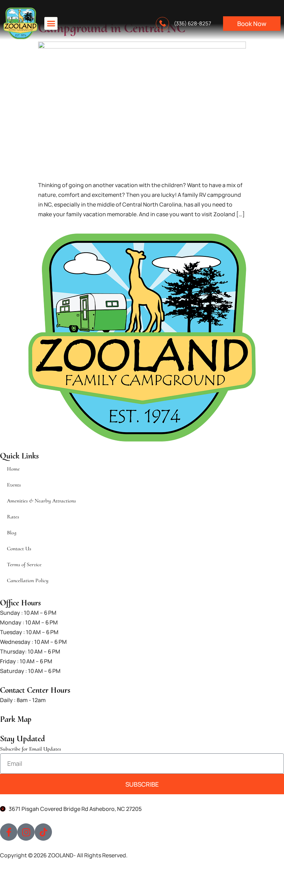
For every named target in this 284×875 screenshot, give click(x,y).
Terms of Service (24, 564)
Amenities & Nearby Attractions (41, 500)
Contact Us (19, 548)
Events (14, 484)
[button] (50, 23)
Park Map (16, 719)
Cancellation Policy (27, 580)
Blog (11, 532)
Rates (13, 516)
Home (13, 468)
